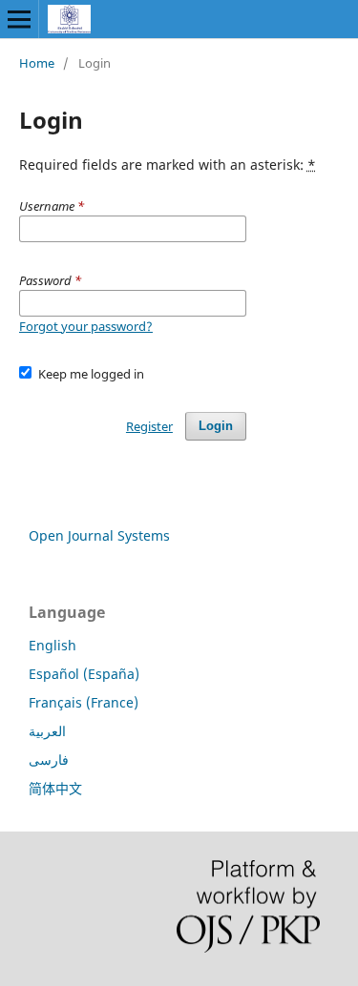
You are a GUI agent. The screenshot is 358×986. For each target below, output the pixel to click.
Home (36, 63)
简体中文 (55, 788)
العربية (47, 731)
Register (149, 426)
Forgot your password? (86, 326)
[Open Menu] (19, 19)
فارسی (49, 759)
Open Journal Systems (99, 535)
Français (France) (83, 702)
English (52, 645)
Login (216, 426)
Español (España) (84, 674)
